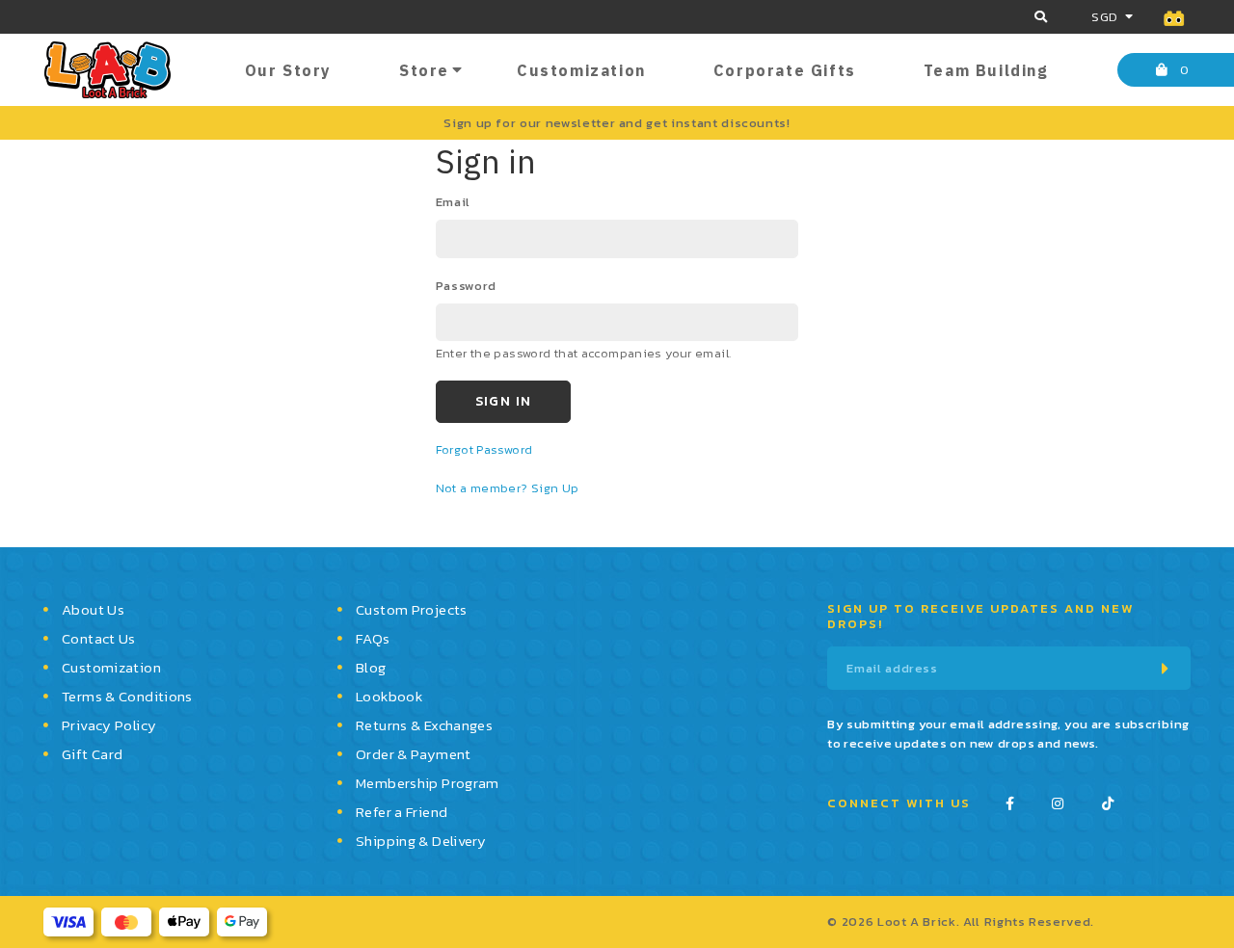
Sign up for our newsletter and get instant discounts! (616, 123)
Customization (581, 70)
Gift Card (92, 754)
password (466, 285)
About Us (93, 609)
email (453, 202)
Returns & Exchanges (424, 725)
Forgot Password (484, 449)
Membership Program (427, 783)
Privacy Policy (109, 725)
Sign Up (555, 488)
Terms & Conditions (127, 696)
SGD (1104, 17)
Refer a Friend (401, 812)
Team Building (986, 70)
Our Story (288, 70)
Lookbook (389, 696)
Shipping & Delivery (421, 841)
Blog (371, 667)
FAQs (373, 638)
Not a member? (483, 488)
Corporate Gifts (784, 70)
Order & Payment (413, 754)
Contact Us (99, 638)
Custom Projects (412, 609)
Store (424, 70)
